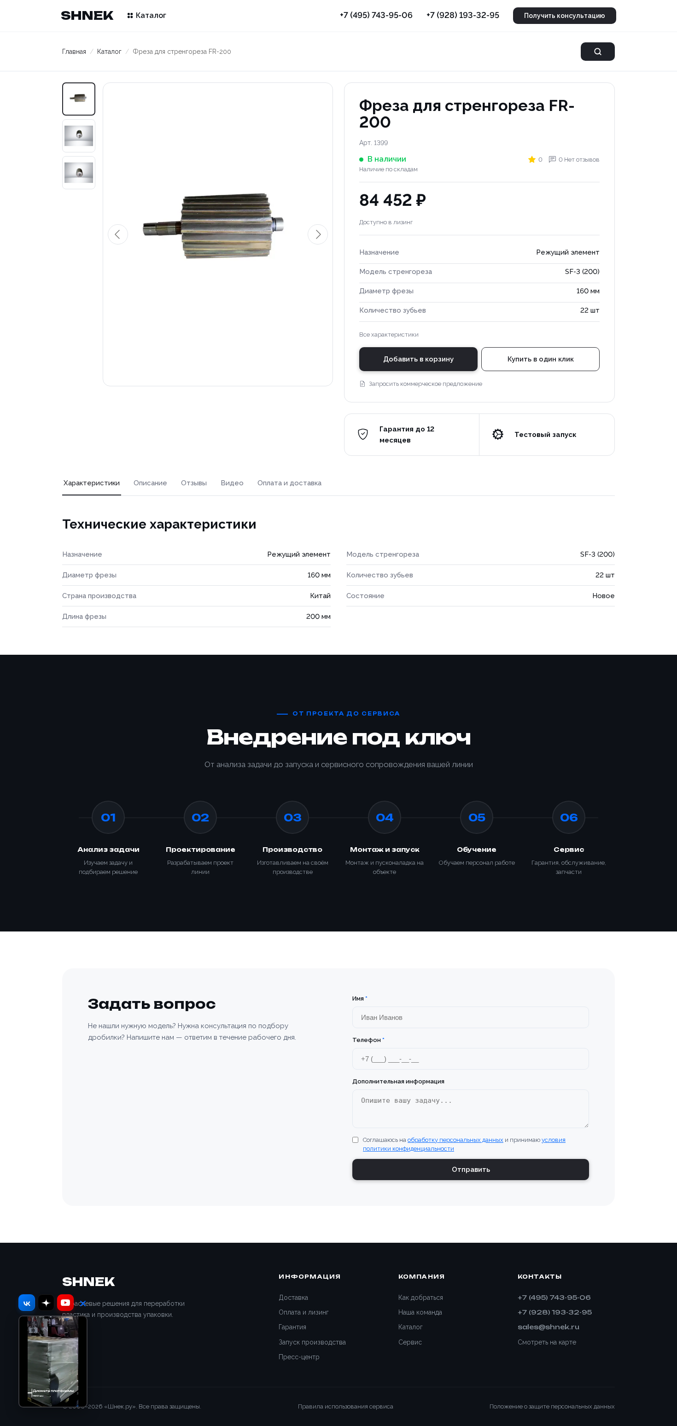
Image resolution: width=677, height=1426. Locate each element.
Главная (74, 51)
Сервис (410, 1342)
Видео (232, 483)
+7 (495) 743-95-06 (376, 15)
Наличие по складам (388, 169)
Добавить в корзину (418, 359)
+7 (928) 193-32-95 (462, 15)
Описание (150, 483)
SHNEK (87, 15)
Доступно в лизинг (386, 222)
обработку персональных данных (455, 1139)
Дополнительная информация (398, 1081)
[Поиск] (598, 51)
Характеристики (92, 483)
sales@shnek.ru (548, 1327)
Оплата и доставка (289, 483)
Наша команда (420, 1312)
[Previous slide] (118, 234)
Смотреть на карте (547, 1342)
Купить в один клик (541, 359)
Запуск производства (312, 1342)
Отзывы (194, 483)
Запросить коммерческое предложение (425, 383)
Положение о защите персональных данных (552, 1406)
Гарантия (292, 1327)
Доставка (293, 1297)
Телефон (368, 1039)
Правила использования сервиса (345, 1406)
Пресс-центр (299, 1357)
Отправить (471, 1169)
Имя (360, 998)
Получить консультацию (564, 15)
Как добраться (420, 1297)
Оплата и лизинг (304, 1312)
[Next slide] (318, 234)
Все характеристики (389, 334)
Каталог (151, 15)
